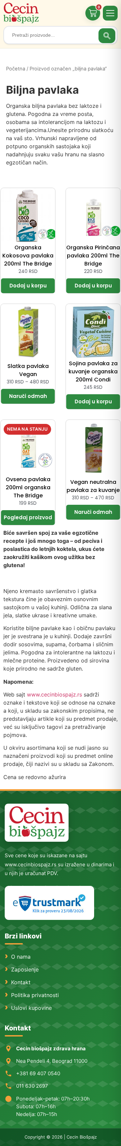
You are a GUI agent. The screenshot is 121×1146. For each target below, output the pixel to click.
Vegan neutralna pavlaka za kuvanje (93, 486)
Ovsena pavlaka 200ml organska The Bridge (28, 487)
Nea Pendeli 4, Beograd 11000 (51, 1061)
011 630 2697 (32, 1086)
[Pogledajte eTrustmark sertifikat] (49, 903)
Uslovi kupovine (31, 1007)
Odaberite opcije (28, 396)
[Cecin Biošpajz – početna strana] (37, 823)
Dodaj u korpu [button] (28, 285)
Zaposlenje (25, 969)
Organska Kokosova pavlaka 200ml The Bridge (27, 256)
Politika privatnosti (35, 995)
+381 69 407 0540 (38, 1073)
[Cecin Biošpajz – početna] (21, 13)
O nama (21, 956)
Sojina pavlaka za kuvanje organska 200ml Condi (93, 371)
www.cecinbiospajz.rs (54, 694)
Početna (15, 69)
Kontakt (21, 982)
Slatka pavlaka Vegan (28, 370)
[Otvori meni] (110, 13)
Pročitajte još (28, 517)
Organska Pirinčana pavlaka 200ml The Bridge (93, 256)
